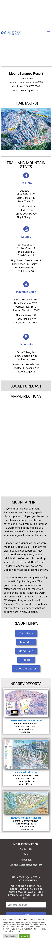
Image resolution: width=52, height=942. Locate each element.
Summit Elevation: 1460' (26, 775)
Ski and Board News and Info (26, 864)
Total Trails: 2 (26, 729)
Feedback (26, 859)
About (26, 854)
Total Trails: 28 (26, 781)
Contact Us (26, 849)
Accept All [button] (24, 936)
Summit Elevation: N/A (26, 723)
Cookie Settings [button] (10, 936)
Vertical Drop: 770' (26, 778)
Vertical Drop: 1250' (26, 823)
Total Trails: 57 (26, 826)
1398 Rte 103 (26, 78)
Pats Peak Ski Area (26, 772)
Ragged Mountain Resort (26, 817)
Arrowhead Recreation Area (26, 720)
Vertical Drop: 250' (26, 726)
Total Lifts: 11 (26, 784)
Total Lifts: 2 (26, 732)
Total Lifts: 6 (26, 829)
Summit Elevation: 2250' (26, 821)
